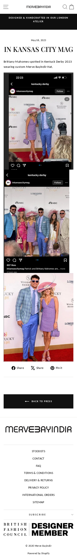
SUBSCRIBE (37, 514)
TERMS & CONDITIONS (38, 473)
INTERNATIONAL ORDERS (38, 495)
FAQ (38, 466)
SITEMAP (38, 502)
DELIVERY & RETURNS (38, 480)
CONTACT (38, 458)
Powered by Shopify (39, 553)
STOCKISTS (38, 451)
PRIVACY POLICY (38, 487)
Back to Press (41, 401)
